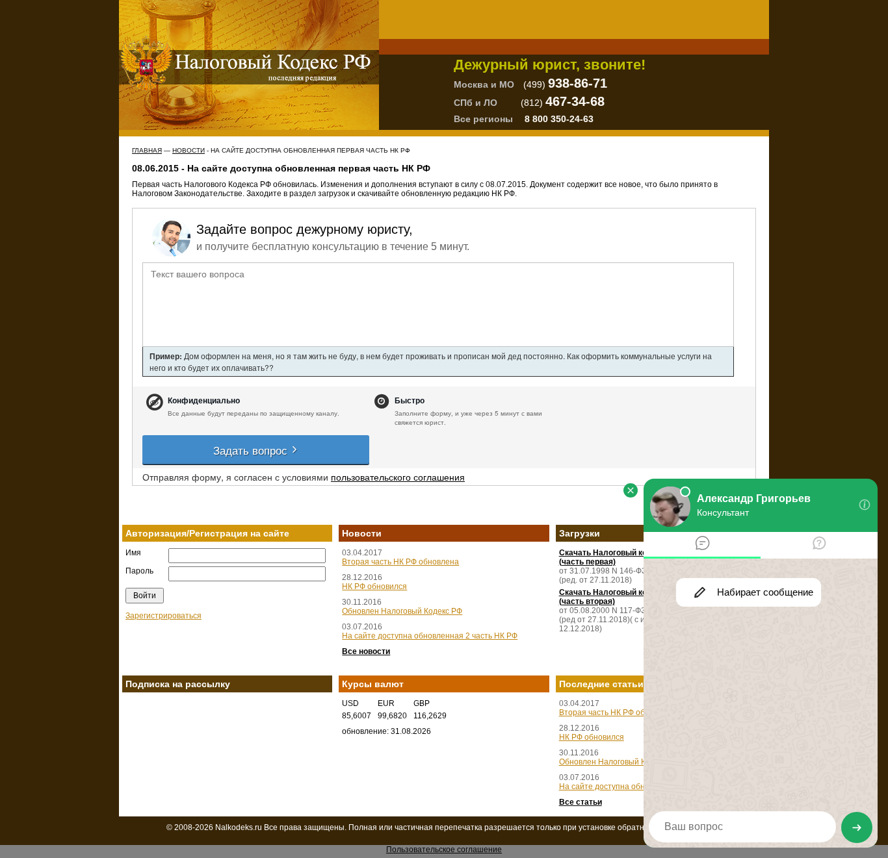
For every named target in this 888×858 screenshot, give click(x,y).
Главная (147, 150)
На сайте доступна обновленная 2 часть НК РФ (429, 635)
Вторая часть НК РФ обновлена (400, 561)
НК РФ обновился (374, 586)
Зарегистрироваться (163, 615)
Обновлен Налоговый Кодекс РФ (402, 611)
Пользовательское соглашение (444, 849)
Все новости (366, 651)
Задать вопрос (252, 450)
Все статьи (580, 802)
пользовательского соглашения (398, 476)
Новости (188, 150)
